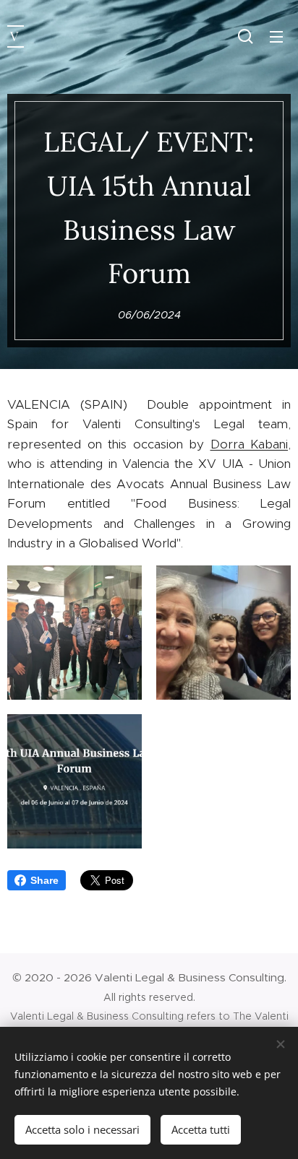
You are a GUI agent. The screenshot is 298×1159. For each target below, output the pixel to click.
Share (44, 880)
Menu (276, 36)
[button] (245, 36)
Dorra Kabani (249, 444)
